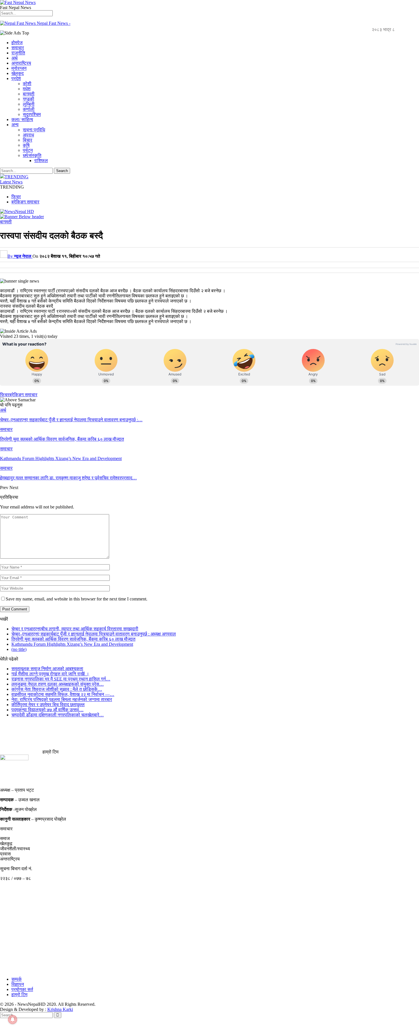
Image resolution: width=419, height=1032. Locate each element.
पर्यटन (28, 150)
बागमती (28, 93)
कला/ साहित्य (22, 119)
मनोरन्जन (19, 68)
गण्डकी (28, 99)
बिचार (27, 140)
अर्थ (14, 58)
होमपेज (17, 42)
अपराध (28, 134)
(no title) (19, 649)
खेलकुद (17, 73)
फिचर (16, 196)
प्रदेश (16, 78)
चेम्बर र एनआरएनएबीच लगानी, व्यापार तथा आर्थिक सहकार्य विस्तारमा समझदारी (74, 628)
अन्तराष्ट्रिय (21, 63)
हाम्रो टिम (19, 994)
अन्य (15, 124)
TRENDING (17, 176)
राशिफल (41, 160)
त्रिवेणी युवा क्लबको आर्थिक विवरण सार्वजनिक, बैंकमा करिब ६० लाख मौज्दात (73, 639)
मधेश (26, 88)
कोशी (27, 83)
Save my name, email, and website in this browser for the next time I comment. (76, 598)
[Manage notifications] (12, 1019)
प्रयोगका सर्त (22, 989)
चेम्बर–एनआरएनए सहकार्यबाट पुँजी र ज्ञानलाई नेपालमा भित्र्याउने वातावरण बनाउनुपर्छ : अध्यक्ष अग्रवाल (93, 634)
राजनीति (18, 52)
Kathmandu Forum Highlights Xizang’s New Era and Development (72, 644)
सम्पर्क (16, 979)
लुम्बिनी (28, 104)
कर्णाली (28, 109)
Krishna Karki (60, 1009)
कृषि (26, 145)
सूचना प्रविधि (34, 129)
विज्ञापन (17, 984)
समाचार (17, 47)
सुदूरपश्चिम (32, 114)
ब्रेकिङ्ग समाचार (25, 201)
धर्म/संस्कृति (32, 155)
